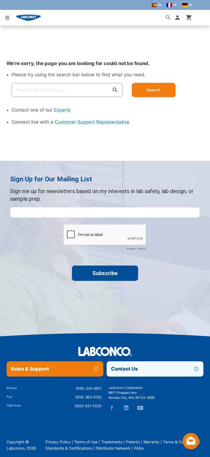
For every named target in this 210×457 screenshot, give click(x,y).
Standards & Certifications (68, 448)
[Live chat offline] (191, 447)
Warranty (151, 442)
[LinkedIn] (126, 407)
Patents (133, 442)
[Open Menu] (7, 17)
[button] (178, 17)
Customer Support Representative (92, 122)
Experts (62, 110)
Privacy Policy (58, 442)
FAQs (139, 448)
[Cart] (189, 17)
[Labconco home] (105, 352)
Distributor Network (113, 448)
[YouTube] (140, 407)
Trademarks (111, 442)
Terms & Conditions (180, 442)
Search (154, 90)
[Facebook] (112, 407)
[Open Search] (168, 17)
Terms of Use (86, 442)
